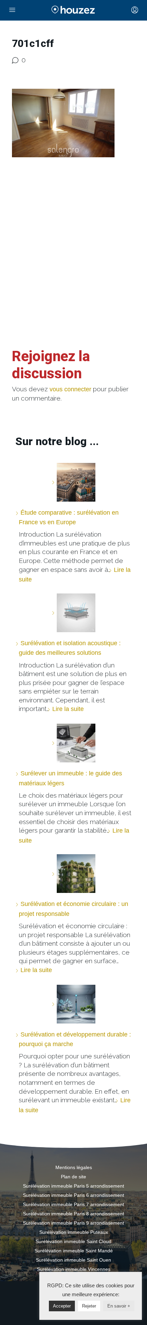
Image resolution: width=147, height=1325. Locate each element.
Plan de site (73, 1176)
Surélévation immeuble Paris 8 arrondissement (73, 1213)
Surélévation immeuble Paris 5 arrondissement (73, 1186)
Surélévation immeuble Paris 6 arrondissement (73, 1195)
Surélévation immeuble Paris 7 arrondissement (73, 1204)
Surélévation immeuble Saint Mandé (74, 1250)
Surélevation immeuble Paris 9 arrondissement (73, 1223)
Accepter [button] (62, 1306)
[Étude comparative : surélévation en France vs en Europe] (73, 482)
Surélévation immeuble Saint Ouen (73, 1260)
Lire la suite (68, 709)
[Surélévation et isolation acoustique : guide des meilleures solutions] (73, 612)
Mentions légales (73, 1167)
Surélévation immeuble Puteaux (73, 1232)
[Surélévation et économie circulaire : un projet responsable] (73, 873)
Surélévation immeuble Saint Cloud (73, 1241)
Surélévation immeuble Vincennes (73, 1269)
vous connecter (70, 389)
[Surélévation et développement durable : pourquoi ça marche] (73, 1004)
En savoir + (118, 1306)
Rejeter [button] (89, 1306)
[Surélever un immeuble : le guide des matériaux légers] (73, 743)
